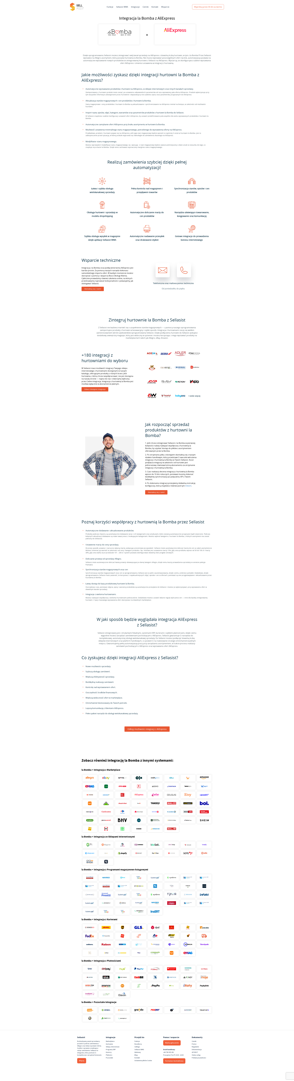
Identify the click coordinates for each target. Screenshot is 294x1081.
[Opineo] (106, 1010)
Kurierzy (109, 1052)
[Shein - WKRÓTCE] (204, 820)
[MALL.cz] (171, 803)
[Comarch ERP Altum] (122, 886)
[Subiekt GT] (155, 877)
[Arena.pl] (122, 777)
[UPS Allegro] (188, 935)
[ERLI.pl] (171, 777)
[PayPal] (139, 968)
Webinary (137, 1052)
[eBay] (106, 777)
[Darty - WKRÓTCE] (106, 828)
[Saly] (204, 844)
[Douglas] (171, 794)
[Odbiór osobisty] (139, 935)
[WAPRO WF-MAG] (90, 877)
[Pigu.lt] (204, 786)
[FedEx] (90, 935)
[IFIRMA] (122, 903)
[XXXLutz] (188, 811)
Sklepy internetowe (112, 1047)
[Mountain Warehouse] (155, 820)
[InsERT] (155, 911)
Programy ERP (111, 1049)
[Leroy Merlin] (106, 803)
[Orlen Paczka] (122, 935)
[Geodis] (171, 944)
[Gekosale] (188, 844)
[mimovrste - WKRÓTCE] (155, 828)
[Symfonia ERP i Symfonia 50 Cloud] (171, 877)
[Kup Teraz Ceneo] (188, 777)
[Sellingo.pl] (90, 844)
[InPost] (106, 952)
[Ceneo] (90, 1010)
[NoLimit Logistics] (171, 935)
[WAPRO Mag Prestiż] (106, 886)
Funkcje (110, 7)
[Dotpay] (106, 968)
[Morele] (90, 794)
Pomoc (194, 1044)
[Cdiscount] (204, 794)
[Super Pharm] (155, 811)
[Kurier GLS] (139, 927)
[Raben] (106, 944)
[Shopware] (90, 853)
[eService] (171, 977)
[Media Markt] (122, 803)
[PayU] (122, 968)
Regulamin (195, 1047)
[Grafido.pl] (139, 1010)
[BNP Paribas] (122, 977)
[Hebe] (155, 794)
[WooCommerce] (139, 844)
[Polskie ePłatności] (122, 985)
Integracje (135, 7)
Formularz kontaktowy (174, 1061)
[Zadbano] (90, 944)
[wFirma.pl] (122, 877)
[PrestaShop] (122, 844)
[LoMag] (171, 886)
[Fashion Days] (90, 811)
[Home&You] (188, 786)
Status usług (196, 1055)
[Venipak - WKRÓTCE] (204, 944)
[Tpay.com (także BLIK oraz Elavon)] (90, 968)
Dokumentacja (197, 1049)
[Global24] (188, 944)
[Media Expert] (188, 803)
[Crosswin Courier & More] (155, 952)
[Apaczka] (204, 927)
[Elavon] (122, 994)
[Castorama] (106, 794)
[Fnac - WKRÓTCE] (90, 828)
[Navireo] (155, 903)
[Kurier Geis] (188, 927)
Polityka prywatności (199, 1058)
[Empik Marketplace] (155, 777)
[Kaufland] (139, 786)
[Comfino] (106, 994)
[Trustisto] (204, 1010)
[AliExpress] (139, 794)
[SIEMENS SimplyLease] (188, 968)
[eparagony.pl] (106, 903)
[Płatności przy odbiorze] (139, 985)
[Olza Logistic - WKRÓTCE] (139, 944)
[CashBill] (139, 977)
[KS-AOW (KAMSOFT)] (155, 886)
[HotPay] (90, 977)
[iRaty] (188, 985)
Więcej (81, 1060)
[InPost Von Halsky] (171, 820)
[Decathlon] (171, 786)
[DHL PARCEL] (106, 927)
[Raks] (204, 886)
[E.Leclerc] (171, 811)
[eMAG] (90, 786)
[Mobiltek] (90, 985)
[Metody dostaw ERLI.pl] (122, 952)
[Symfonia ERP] (155, 894)
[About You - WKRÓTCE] (139, 828)
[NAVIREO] (106, 877)
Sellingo (137, 1047)
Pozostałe (109, 1058)
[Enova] (139, 886)
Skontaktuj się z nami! (92, 289)
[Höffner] (204, 811)
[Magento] (106, 844)
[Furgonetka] (106, 935)
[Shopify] (122, 853)
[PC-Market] (188, 886)
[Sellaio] (106, 861)
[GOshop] (90, 861)
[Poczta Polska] (171, 927)
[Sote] (188, 853)
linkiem (188, 486)
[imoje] (204, 977)
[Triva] (171, 894)
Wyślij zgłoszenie (172, 1043)
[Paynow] (106, 985)
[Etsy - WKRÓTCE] (188, 794)
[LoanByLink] (90, 994)
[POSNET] (155, 1010)
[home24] (139, 803)
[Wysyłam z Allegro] (204, 935)
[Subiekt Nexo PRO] (139, 877)
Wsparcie (165, 7)
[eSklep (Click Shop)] (171, 844)
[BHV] (122, 820)
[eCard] (155, 977)
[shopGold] (106, 853)
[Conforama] (106, 811)
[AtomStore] (171, 853)
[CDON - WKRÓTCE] (122, 828)
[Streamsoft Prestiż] (106, 894)
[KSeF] (171, 903)
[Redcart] (139, 853)
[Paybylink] (204, 985)
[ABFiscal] (106, 1018)
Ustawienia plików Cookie (143, 1060)
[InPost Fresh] (106, 786)
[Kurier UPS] (122, 927)
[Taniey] (155, 803)
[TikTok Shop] (188, 820)
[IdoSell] (155, 844)
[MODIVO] (155, 786)
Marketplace (110, 1041)
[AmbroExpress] (155, 935)
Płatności (109, 1055)
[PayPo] (155, 985)
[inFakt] (204, 894)
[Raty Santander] (171, 968)
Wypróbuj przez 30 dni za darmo (208, 7)
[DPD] (155, 927)
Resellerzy (138, 1044)
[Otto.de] (122, 786)
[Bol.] (204, 803)
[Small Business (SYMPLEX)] (90, 894)
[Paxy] (139, 952)
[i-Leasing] (171, 985)
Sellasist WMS (122, 7)
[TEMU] (90, 803)
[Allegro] (90, 777)
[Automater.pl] (188, 1010)
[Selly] (204, 853)
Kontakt (154, 7)
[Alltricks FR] (139, 820)
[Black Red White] (122, 794)
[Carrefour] (122, 811)
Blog (136, 1055)
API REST (195, 1052)
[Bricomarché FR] (106, 820)
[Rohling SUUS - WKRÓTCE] (122, 944)
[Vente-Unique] (139, 811)
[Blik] (106, 977)
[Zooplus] (90, 820)
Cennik (145, 7)
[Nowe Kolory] (90, 952)
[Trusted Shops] (90, 1018)
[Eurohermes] (155, 944)
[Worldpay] (204, 968)
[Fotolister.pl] (122, 1010)
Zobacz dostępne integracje (95, 389)
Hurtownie (109, 1044)
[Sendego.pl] (90, 927)
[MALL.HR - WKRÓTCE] (171, 828)
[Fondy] (188, 977)
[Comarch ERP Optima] (188, 877)
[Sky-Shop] (155, 853)
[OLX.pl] (139, 777)
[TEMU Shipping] (171, 952)
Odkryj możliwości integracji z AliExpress (147, 729)
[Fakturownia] (188, 894)
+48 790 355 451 (168, 1052)
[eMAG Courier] (188, 952)
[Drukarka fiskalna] (171, 1010)
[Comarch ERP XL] (204, 877)
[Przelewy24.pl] (155, 968)
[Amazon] (204, 777)
